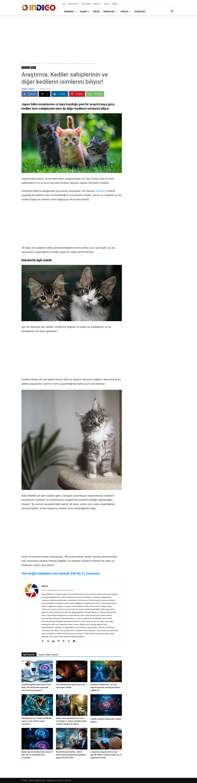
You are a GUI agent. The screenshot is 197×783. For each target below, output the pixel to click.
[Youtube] (75, 641)
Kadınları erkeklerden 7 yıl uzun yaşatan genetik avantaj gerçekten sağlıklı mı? (105, 687)
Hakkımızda (72, 4)
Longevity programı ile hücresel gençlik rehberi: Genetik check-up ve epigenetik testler (106, 755)
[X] (69, 641)
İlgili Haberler (29, 655)
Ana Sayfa (25, 63)
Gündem (68, 11)
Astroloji (139, 11)
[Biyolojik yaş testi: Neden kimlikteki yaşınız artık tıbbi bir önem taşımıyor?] (37, 705)
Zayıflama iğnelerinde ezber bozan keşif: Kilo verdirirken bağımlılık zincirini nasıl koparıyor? (36, 687)
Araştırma (36, 63)
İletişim (106, 4)
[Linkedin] (54, 641)
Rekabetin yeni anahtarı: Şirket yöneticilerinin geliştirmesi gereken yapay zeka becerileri (71, 755)
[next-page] (28, 763)
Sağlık (124, 11)
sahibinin (101, 190)
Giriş (63, 4)
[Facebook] (44, 641)
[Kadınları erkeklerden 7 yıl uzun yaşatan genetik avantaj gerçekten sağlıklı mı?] (106, 671)
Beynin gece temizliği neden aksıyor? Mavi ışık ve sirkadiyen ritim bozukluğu (37, 755)
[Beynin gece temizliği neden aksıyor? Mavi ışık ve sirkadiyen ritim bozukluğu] (37, 738)
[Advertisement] (98, 39)
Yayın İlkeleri (86, 4)
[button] (172, 11)
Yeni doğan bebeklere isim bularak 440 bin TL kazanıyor (60, 573)
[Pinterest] (59, 641)
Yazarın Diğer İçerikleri (48, 655)
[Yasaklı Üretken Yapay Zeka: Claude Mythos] (106, 705)
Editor (31, 88)
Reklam (96, 4)
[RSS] (64, 641)
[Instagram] (49, 641)
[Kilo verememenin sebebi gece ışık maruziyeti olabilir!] (71, 671)
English (114, 4)
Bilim (96, 11)
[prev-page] (23, 763)
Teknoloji (108, 11)
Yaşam (83, 11)
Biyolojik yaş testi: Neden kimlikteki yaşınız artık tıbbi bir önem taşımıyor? (36, 721)
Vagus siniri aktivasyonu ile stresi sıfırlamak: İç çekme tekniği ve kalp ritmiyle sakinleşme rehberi (71, 721)
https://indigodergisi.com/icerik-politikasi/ (58, 590)
